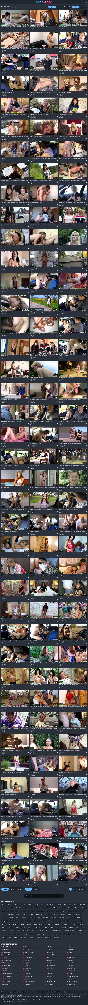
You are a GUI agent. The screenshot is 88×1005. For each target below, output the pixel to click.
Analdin (31, 73)
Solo (10, 934)
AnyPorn (32, 227)
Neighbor (30, 927)
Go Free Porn (28, 957)
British (30, 907)
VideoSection (4, 139)
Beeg (60, 29)
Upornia (61, 293)
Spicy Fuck (28, 968)
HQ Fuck (49, 979)
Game (3, 917)
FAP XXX (49, 947)
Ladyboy (15, 924)
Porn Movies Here (51, 984)
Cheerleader (62, 907)
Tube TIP (5, 947)
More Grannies (7, 968)
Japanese (36, 921)
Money (23, 927)
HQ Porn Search (7, 976)
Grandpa (31, 917)
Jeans (80, 921)
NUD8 (26, 965)
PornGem (61, 600)
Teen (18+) (58, 934)
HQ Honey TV (28, 984)
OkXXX (2, 315)
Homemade (77, 917)
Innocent (21, 921)
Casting (41, 907)
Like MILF (71, 947)
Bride (24, 907)
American (30, 904)
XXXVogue (3, 51)
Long (83, 7)
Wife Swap (56, 937)
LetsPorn (61, 161)
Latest (59, 7)
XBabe (2, 424)
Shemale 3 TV (29, 976)
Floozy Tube (6, 965)
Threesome (82, 934)
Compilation (10, 911)
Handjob (53, 917)
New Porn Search (29, 981)
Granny (38, 917)
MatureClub (32, 95)
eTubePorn (28, 955)
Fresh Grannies (51, 981)
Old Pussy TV (50, 976)
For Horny (71, 965)
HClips (60, 271)
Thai (76, 934)
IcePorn (32, 468)
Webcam (40, 937)
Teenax (27, 979)
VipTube (61, 380)
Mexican (81, 924)
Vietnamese (24, 937)
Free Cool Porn (7, 960)
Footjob (63, 914)
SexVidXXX (61, 73)
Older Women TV (73, 976)
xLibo (48, 957)
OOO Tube (28, 973)
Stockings (24, 934)
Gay (17, 917)
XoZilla (60, 424)
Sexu (31, 271)
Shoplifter (79, 930)
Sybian (44, 934)
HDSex (60, 51)
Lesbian (29, 924)
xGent (70, 973)
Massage (48, 924)
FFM (50, 914)
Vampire (16, 937)
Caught (48, 907)
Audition (58, 904)
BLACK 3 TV (72, 984)
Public (11, 930)
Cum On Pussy (60, 911)
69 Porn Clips (6, 979)
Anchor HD (6, 984)
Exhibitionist (39, 914)
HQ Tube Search (73, 981)
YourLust (61, 644)
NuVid (2, 753)
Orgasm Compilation (48, 927)
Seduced (33, 930)
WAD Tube (6, 949)
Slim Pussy (72, 957)
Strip (31, 934)
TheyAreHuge (33, 117)
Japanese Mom (58, 921)
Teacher (51, 934)
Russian (18, 930)
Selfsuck (40, 930)
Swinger (38, 934)
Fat (45, 914)
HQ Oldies (27, 963)
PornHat (61, 117)
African (15, 904)
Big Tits (4, 907)
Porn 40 (49, 963)
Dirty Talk (10, 914)
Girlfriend (23, 917)
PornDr (31, 51)
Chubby (77, 907)
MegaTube (32, 819)
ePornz (27, 960)
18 (2, 904)
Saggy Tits (25, 930)
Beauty (75, 904)
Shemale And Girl (57, 930)
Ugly (10, 937)
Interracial (28, 921)
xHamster (61, 205)
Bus (36, 907)
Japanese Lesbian (46, 921)
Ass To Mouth (49, 904)
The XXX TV (6, 981)
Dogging (18, 914)
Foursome (70, 914)
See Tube (49, 973)
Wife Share (48, 937)
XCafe (31, 161)
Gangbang (10, 917)
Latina (22, 924)
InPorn (2, 29)
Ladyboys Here (51, 960)
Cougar (18, 911)
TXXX (31, 183)
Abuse (28, 1001)
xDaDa (70, 952)
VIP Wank (49, 949)
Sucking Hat (6, 963)
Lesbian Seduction (38, 924)
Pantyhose (63, 927)
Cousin (24, 911)
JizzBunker (3, 95)
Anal (36, 904)
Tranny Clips (50, 968)
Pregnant (4, 930)
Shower (4, 934)
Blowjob (18, 907)
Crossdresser (40, 911)
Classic (83, 907)
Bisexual (11, 907)
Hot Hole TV (28, 949)
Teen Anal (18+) (68, 934)
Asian (42, 904)
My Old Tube (72, 968)
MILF (3, 927)
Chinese (70, 907)
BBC (70, 904)
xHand (31, 424)
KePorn (60, 556)
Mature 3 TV (6, 955)
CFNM (54, 907)
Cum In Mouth (50, 911)
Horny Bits (71, 960)
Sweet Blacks (72, 963)
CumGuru (27, 947)
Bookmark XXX (7, 952)
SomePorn (3, 271)
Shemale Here (72, 979)
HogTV (2, 819)
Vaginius (71, 949)
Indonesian (13, 921)
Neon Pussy (44, 2)
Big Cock (82, 904)
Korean (8, 924)
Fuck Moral (50, 952)
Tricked (4, 937)
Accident (8, 904)
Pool (83, 927)
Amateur (22, 904)
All (75, 7)
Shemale (48, 930)
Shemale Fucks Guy (69, 930)
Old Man (38, 927)
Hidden (69, 917)
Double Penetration (28, 914)
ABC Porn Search (29, 952)
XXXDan (61, 95)
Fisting (56, 914)
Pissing (77, 927)
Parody (71, 927)
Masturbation (57, 924)
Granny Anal (45, 917)
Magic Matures (51, 965)
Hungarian (4, 921)
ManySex (3, 161)
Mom (17, 927)
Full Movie (78, 914)
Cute (82, 911)
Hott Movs (71, 955)
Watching (32, 937)
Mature (65, 924)
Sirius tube (50, 971)
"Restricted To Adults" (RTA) (20, 999)
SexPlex (2, 205)
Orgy (57, 927)
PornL (60, 183)
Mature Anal (73, 924)
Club (3, 911)
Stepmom (16, 934)
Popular (52, 7)
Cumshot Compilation (72, 911)
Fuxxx (60, 139)
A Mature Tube (73, 971)
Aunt (65, 904)
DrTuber (32, 249)
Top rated (67, 7)
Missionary (10, 927)
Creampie (31, 911)
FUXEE (5, 971)
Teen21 (2, 117)
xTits (31, 665)
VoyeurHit (3, 183)
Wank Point (28, 971)
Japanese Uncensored (70, 921)
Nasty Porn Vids (7, 973)
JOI (3, 924)
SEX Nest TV (50, 955)
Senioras (32, 139)
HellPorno (3, 512)
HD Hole (5, 957)
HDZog (2, 73)
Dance (3, 914)
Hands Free (61, 917)
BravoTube (32, 29)
